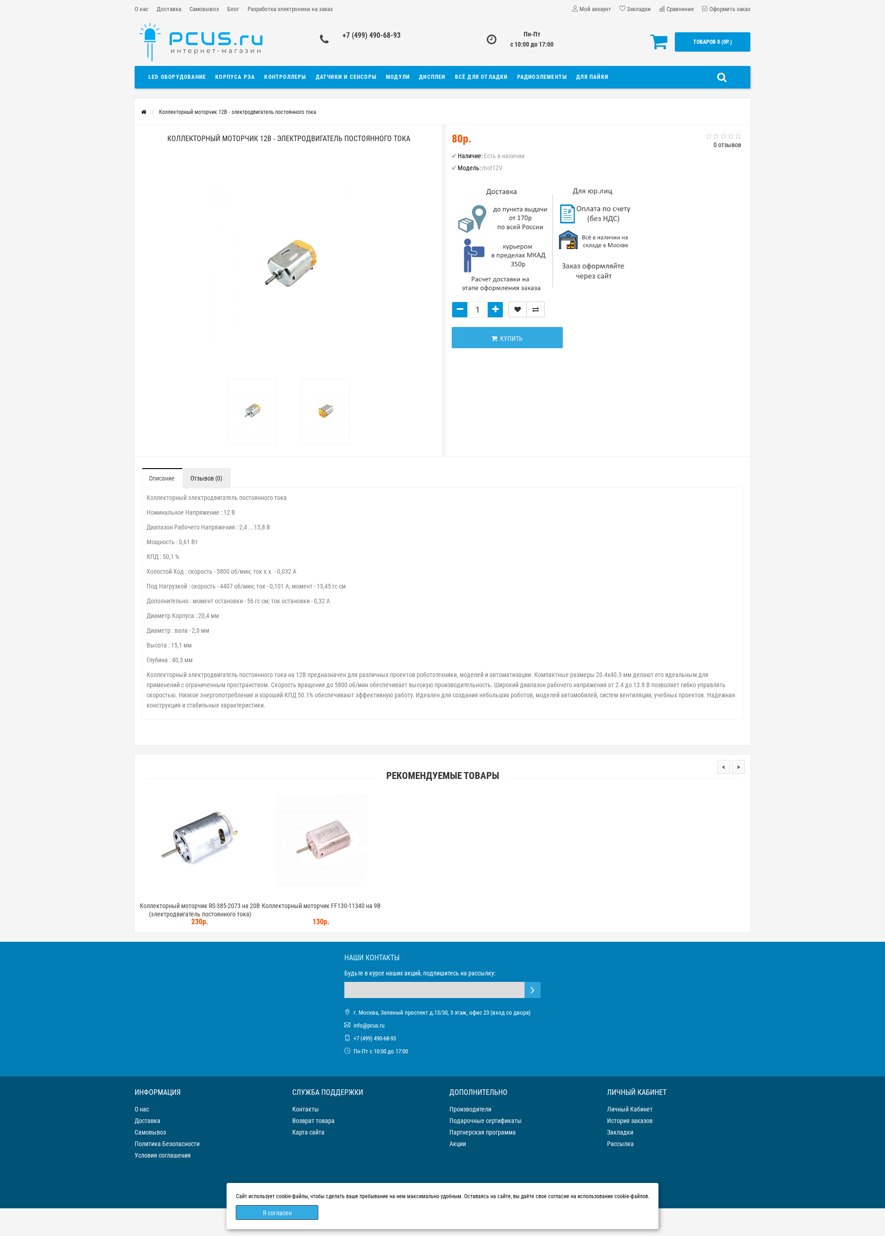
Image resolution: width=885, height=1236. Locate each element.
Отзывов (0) (206, 478)
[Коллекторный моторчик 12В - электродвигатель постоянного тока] (252, 411)
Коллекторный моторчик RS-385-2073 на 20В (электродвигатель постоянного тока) (200, 910)
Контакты (305, 1109)
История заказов (630, 1120)
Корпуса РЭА (235, 77)
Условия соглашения (163, 1155)
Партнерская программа (482, 1132)
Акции (457, 1143)
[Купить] (178, 894)
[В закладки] (517, 309)
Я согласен (277, 1213)
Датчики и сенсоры (346, 77)
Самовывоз (204, 9)
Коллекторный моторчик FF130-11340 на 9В (321, 905)
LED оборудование (177, 77)
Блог (233, 9)
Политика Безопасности (167, 1143)
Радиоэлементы (542, 77)
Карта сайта (308, 1132)
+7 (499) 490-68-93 (371, 35)
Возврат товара (313, 1120)
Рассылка (620, 1143)
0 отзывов (727, 145)
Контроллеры (285, 77)
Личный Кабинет (630, 1109)
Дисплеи (432, 77)
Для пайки (592, 77)
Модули (398, 77)
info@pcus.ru (369, 1025)
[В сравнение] (535, 309)
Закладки (620, 1132)
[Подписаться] (533, 990)
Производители (470, 1109)
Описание (162, 478)
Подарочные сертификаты (485, 1120)
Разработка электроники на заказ (290, 9)
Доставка (169, 9)
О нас (141, 9)
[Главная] (143, 112)
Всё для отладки (481, 77)
